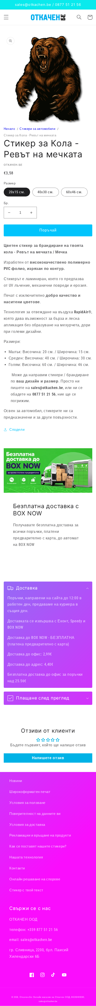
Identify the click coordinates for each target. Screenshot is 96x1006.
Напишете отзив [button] (48, 758)
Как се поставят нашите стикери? (37, 846)
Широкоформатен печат (30, 792)
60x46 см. (74, 192)
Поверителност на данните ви (35, 814)
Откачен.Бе (26, 997)
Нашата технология (26, 857)
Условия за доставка (27, 825)
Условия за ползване (27, 803)
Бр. (6, 203)
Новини (15, 781)
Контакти (17, 868)
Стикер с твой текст (26, 890)
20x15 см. (17, 192)
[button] (6, 17)
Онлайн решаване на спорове (34, 879)
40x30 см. (46, 192)
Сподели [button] (16, 429)
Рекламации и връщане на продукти (40, 835)
